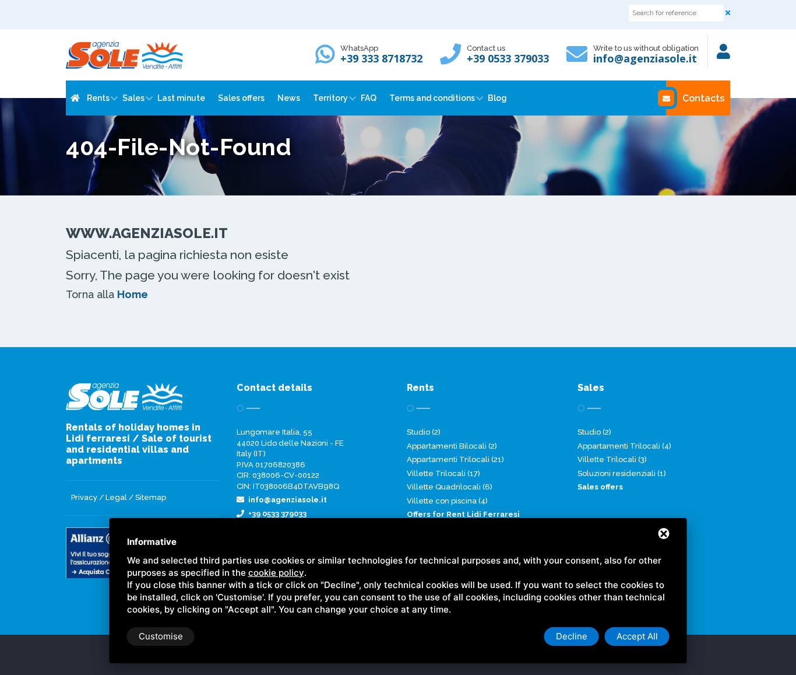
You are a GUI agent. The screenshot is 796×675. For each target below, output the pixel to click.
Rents (98, 98)
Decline (571, 636)
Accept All (637, 636)
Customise (161, 636)
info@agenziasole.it (645, 58)
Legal (116, 497)
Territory (330, 98)
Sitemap (150, 497)
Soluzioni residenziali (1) (621, 473)
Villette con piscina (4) (447, 500)
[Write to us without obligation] (579, 59)
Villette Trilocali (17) (443, 473)
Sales (133, 98)
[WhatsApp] (328, 59)
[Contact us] (453, 59)
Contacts (703, 98)
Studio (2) (424, 432)
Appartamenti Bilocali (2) (452, 446)
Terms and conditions (432, 98)
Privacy (84, 497)
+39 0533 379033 (508, 58)
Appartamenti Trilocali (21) (455, 459)
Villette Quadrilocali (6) (449, 486)
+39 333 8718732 (381, 58)
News (288, 98)
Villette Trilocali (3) (612, 459)
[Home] (74, 98)
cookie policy (276, 572)
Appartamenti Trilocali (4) (624, 446)
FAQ (368, 98)
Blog (497, 98)
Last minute (181, 98)
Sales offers (241, 98)
